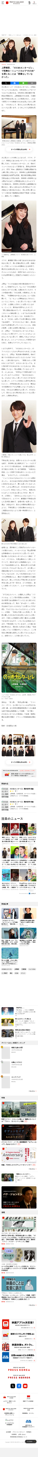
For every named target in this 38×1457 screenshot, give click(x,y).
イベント (23, 973)
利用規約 (28, 1432)
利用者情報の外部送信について (18, 1437)
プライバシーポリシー (19, 1432)
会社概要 (8, 1432)
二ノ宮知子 (17, 275)
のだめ (16, 973)
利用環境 (14, 1434)
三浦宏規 (24, 969)
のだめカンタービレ (7, 969)
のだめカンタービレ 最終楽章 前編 (21, 802)
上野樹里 (17, 96)
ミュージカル (32, 969)
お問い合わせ (22, 1434)
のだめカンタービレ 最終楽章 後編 (21, 789)
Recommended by (23, 893)
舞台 (11, 973)
